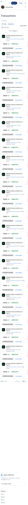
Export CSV (23, 25)
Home (2, 494)
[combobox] (13, 30)
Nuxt (19, 39)
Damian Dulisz (9, 7)
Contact (3, 502)
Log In (20, 3)
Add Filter (6, 27)
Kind (8, 24)
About (2, 499)
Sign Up (14, 3)
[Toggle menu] (25, 3)
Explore (3, 497)
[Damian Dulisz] (3, 7)
